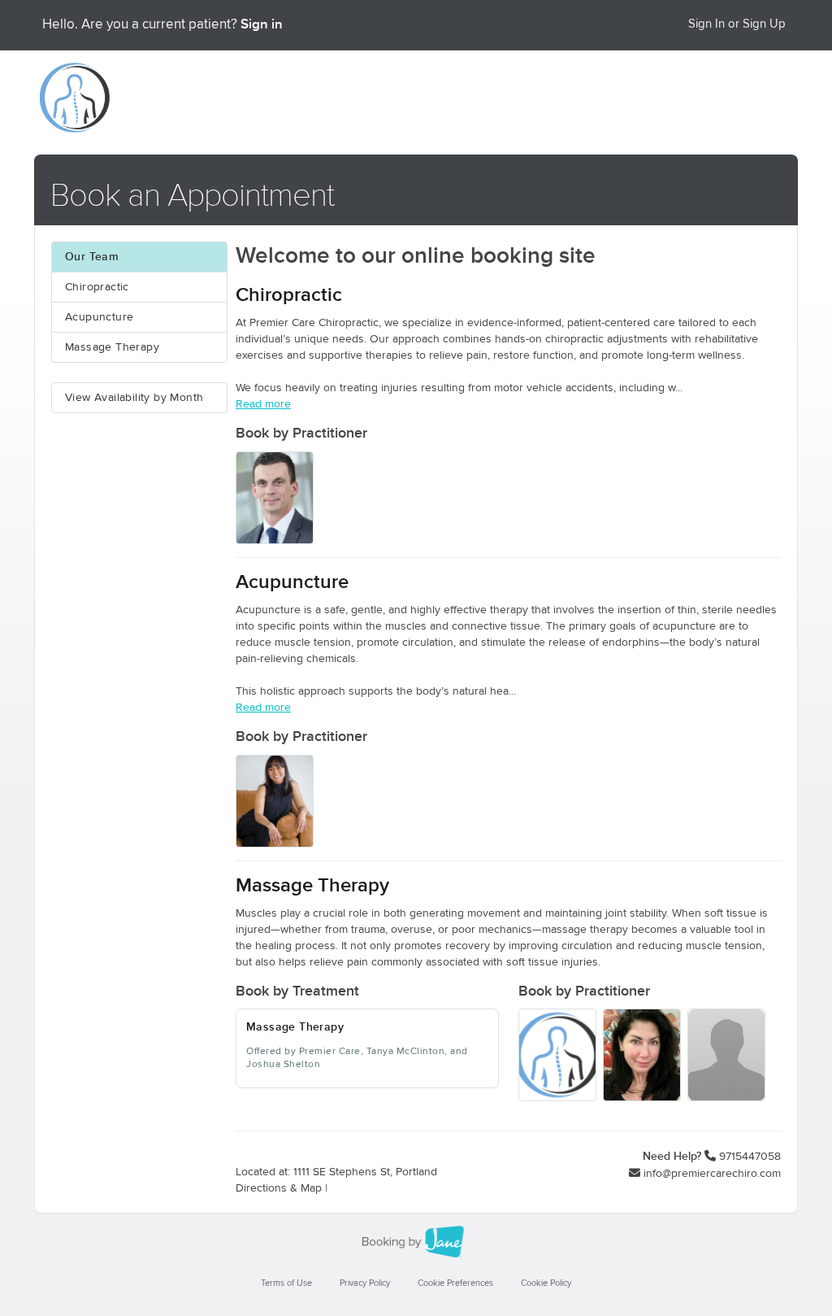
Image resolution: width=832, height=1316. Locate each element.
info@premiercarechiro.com (712, 1173)
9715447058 (750, 1156)
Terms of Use (286, 1283)
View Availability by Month (134, 397)
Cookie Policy (546, 1283)
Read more (263, 404)
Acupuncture (99, 317)
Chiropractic (97, 287)
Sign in (261, 24)
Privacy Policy (365, 1283)
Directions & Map (279, 1188)
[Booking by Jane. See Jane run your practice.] (416, 1242)
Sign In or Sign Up (737, 24)
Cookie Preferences (455, 1283)
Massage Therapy (112, 347)
